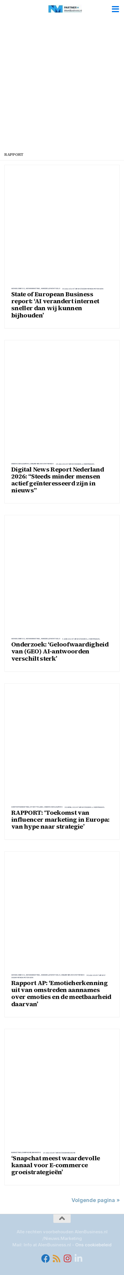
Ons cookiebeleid (93, 1244)
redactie (71, 1153)
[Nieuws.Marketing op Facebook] (45, 1258)
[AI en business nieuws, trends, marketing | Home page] (70, 8)
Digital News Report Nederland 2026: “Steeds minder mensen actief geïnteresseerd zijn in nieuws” (57, 480)
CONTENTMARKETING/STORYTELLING (27, 807)
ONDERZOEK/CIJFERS (20, 464)
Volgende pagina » (96, 1200)
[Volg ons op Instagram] (67, 1258)
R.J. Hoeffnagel (87, 464)
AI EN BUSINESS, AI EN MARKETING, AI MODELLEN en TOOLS (35, 288)
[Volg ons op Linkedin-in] (78, 1258)
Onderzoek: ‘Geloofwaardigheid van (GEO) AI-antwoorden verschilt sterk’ (59, 651)
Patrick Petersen (95, 289)
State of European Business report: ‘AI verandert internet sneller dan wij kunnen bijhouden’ (55, 304)
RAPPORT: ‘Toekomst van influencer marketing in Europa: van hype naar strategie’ (60, 819)
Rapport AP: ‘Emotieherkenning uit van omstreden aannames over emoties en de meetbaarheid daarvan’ (61, 993)
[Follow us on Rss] (56, 1258)
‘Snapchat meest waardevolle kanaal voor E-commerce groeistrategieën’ (55, 1165)
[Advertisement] (62, 87)
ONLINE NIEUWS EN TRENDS (42, 464)
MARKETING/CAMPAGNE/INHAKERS (26, 1152)
